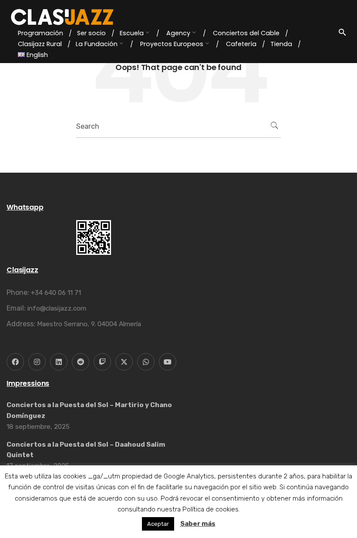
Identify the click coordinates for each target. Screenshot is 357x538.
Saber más (198, 524)
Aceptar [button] (158, 524)
